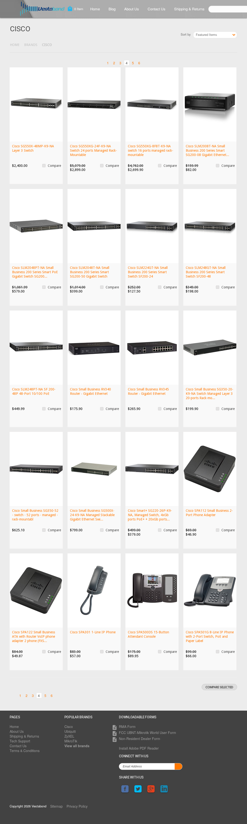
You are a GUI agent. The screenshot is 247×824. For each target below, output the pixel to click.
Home (95, 8)
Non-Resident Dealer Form (139, 738)
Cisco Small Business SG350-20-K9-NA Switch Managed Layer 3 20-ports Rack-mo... (209, 393)
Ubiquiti (70, 731)
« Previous (101, 62)
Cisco (68, 726)
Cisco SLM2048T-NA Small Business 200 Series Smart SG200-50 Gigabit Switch (89, 272)
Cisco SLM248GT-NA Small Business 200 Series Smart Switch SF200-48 (206, 272)
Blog (112, 8)
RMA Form (127, 726)
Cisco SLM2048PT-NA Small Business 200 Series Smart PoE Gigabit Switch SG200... (35, 272)
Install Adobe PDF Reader (139, 748)
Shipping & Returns (189, 8)
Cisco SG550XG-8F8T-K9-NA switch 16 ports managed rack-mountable (150, 150)
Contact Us (156, 8)
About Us (131, 8)
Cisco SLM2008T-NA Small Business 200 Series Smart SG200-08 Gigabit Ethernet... (207, 150)
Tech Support (20, 741)
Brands (30, 45)
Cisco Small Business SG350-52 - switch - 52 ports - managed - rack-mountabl (35, 515)
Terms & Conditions (25, 750)
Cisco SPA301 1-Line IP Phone (93, 632)
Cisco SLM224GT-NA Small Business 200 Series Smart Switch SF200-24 (148, 272)
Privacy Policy (77, 806)
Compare (54, 166)
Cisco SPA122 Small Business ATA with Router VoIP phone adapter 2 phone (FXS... (33, 636)
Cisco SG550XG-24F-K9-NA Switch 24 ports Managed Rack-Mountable (93, 150)
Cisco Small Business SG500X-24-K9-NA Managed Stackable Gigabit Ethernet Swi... (92, 515)
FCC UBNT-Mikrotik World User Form (147, 732)
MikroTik (70, 741)
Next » (146, 62)
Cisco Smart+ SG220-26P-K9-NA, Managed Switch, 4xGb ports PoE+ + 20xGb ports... (150, 515)
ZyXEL (69, 736)
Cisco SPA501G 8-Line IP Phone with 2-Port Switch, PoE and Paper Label (210, 636)
